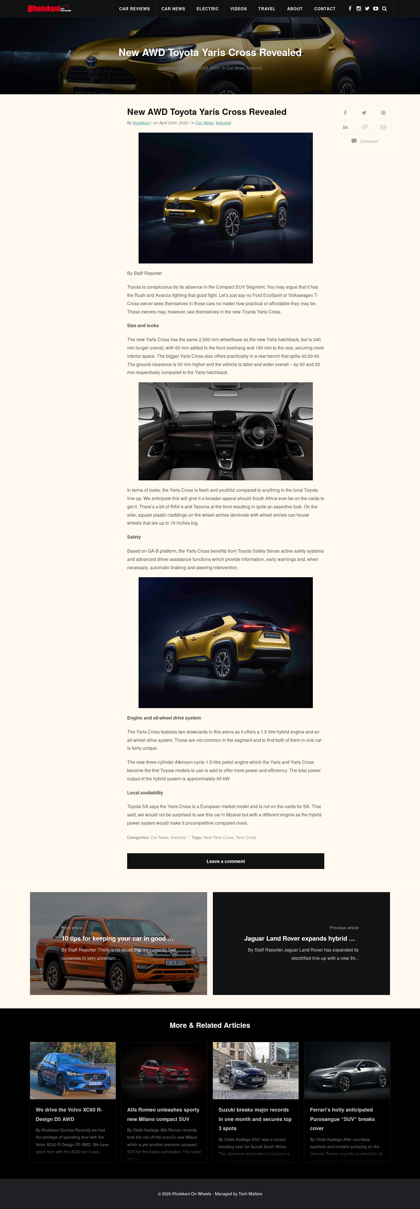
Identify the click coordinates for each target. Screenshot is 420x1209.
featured (223, 122)
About (295, 8)
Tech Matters (250, 1193)
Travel (267, 8)
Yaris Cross (246, 837)
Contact (325, 8)
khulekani (141, 122)
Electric (208, 8)
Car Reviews (134, 8)
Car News (173, 8)
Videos (238, 8)
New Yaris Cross (218, 837)
